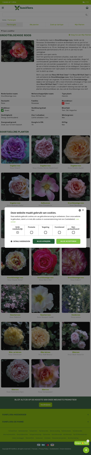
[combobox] (80, 210)
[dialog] (45, 227)
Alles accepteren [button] (68, 241)
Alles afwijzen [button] (43, 241)
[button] (20, 241)
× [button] (83, 210)
